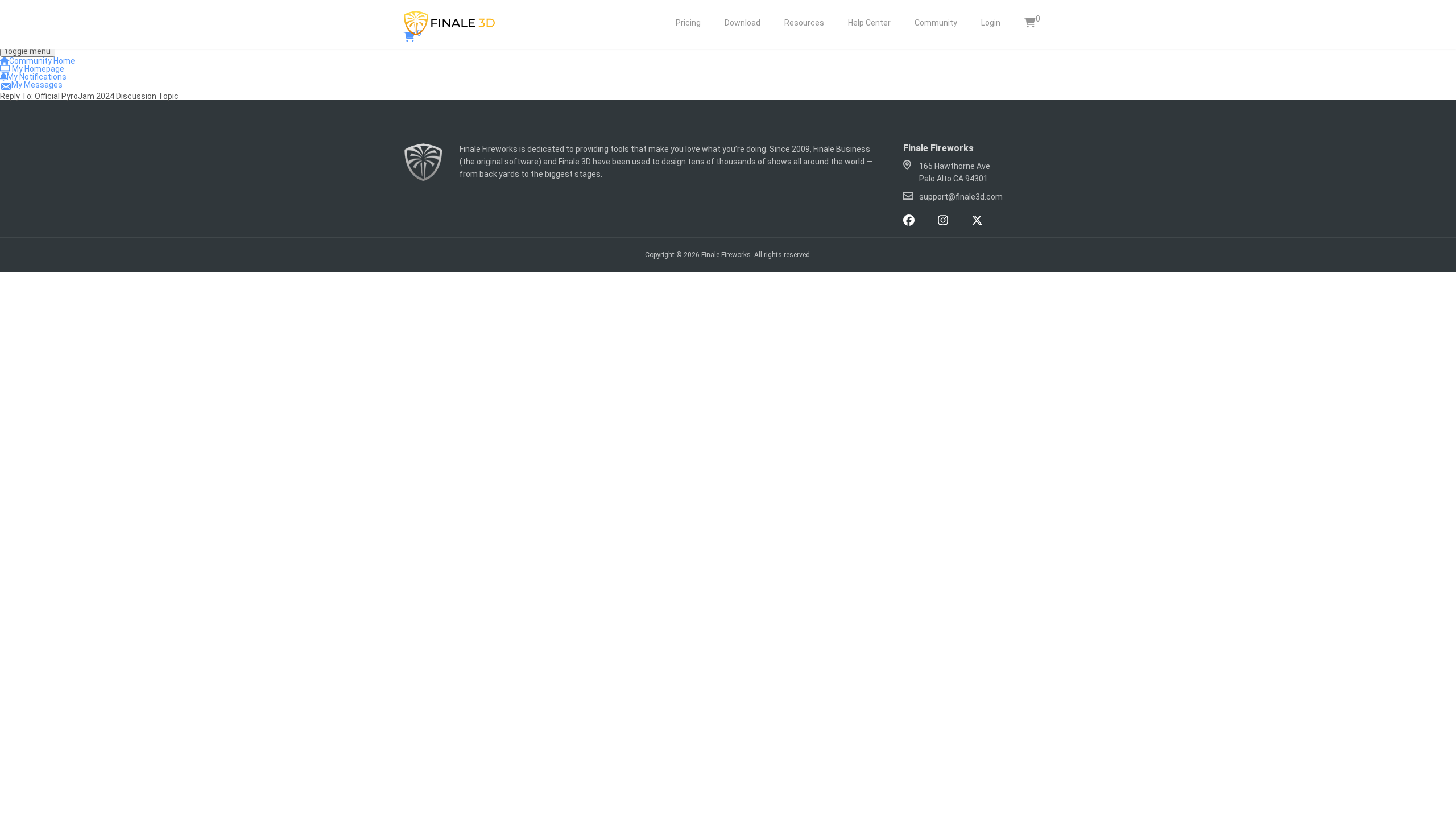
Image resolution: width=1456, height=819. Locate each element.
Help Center (869, 22)
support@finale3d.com (961, 196)
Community (936, 22)
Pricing (688, 22)
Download (742, 22)
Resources (804, 22)
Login (990, 22)
